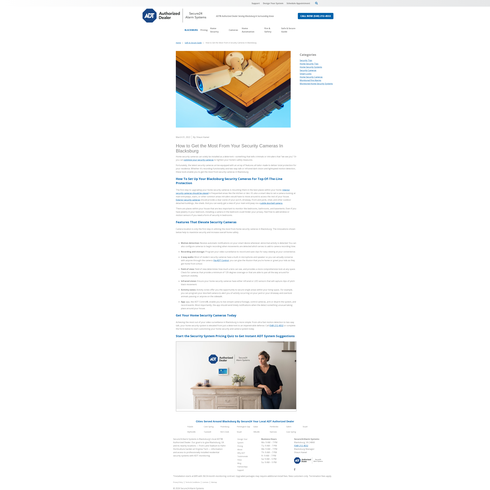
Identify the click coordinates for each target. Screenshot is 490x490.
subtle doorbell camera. (271, 203)
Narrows (273, 432)
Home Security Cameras (311, 77)
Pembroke (274, 426)
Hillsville (256, 432)
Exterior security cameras (188, 199)
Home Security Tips (309, 63)
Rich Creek (224, 432)
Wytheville (191, 432)
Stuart (305, 426)
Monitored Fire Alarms (310, 80)
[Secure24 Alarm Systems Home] (174, 16)
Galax (255, 426)
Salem (288, 426)
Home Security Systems (311, 67)
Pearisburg (224, 426)
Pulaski (190, 426)
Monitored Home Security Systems (316, 83)
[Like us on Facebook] (294, 470)
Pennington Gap (243, 426)
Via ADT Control (221, 260)
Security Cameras (308, 70)
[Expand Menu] (226, 30)
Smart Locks (305, 73)
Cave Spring (208, 426)
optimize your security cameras (199, 159)
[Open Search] (316, 3)
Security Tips (306, 60)
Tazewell (207, 432)
